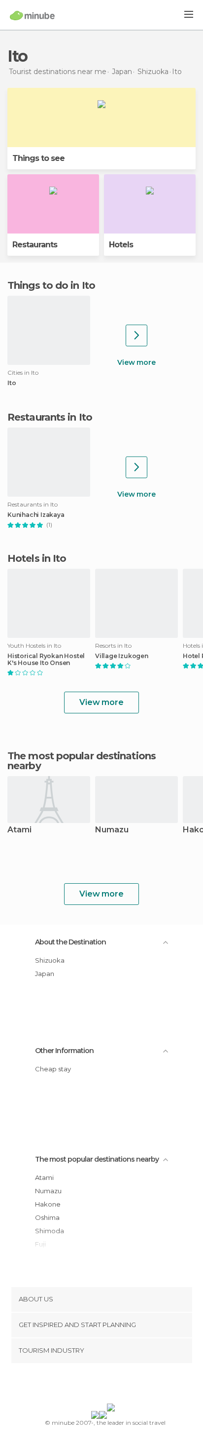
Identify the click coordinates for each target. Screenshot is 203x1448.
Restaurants (34, 244)
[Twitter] (99, 1385)
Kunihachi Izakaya (36, 514)
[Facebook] (86, 1385)
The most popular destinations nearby (81, 761)
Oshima (47, 1217)
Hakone (48, 1204)
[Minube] (32, 15)
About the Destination (70, 942)
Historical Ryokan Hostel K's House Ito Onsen (46, 659)
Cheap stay (53, 1069)
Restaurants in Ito (49, 417)
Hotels (121, 244)
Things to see (38, 158)
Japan (44, 974)
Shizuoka (50, 960)
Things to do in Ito (51, 285)
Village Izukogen (121, 656)
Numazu (112, 830)
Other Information (64, 1050)
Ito (11, 383)
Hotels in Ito (36, 558)
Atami (19, 830)
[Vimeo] (111, 1385)
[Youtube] (124, 1385)
